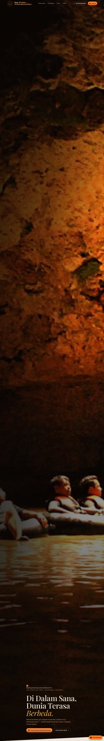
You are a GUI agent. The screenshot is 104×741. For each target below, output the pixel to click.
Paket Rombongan (81, 3)
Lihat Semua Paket (61, 730)
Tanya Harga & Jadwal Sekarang (40, 730)
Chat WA (93, 3)
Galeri (58, 3)
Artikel (64, 3)
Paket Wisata (41, 3)
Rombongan (51, 3)
